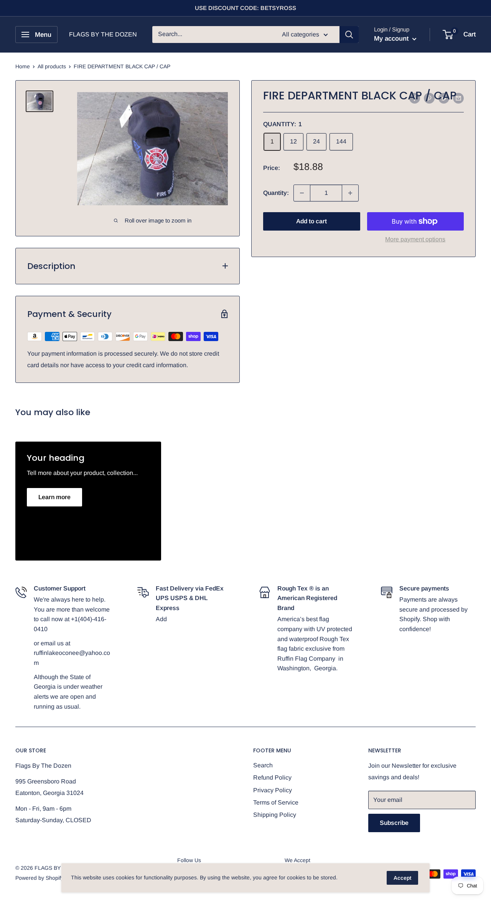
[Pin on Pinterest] (429, 98)
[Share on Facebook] (414, 98)
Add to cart (311, 221)
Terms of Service (275, 802)
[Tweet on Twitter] (443, 98)
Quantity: (276, 193)
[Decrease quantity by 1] (302, 193)
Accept (402, 878)
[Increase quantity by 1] (350, 193)
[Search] (349, 34)
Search (263, 765)
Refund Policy (272, 777)
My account (392, 38)
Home (22, 66)
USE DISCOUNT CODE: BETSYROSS (245, 8)
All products (52, 66)
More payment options (415, 239)
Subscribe (394, 823)
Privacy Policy (272, 790)
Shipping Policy (274, 814)
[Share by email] (458, 98)
